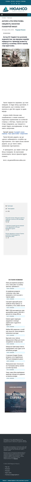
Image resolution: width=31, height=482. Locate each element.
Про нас (13, 1)
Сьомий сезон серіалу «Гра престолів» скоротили (15, 132)
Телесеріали (11, 208)
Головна (8, 1)
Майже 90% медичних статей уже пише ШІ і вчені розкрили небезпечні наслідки (15, 331)
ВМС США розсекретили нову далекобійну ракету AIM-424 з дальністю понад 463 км (15, 312)
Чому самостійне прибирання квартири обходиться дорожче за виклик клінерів (15, 374)
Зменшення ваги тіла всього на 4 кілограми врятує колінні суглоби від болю (15, 365)
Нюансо (16, 458)
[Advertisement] (15, 84)
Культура (10, 17)
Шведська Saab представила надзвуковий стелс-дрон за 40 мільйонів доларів (15, 348)
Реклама (23, 1)
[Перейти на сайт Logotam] (15, 412)
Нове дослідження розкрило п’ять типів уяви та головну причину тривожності (14, 284)
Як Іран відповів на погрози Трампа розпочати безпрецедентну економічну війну (15, 235)
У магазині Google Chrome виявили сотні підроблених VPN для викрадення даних (15, 227)
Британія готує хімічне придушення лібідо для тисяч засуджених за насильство (15, 340)
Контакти (18, 1)
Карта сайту (8, 472)
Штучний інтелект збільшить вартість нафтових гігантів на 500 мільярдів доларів (15, 219)
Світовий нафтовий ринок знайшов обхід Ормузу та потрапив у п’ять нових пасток (15, 303)
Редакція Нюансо (20, 30)
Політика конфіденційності (12, 474)
